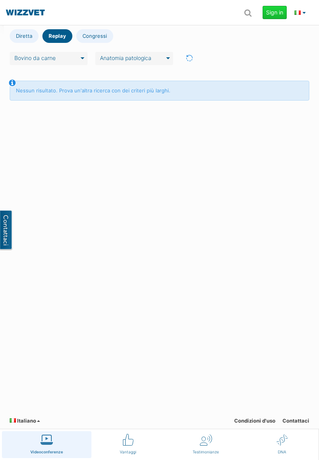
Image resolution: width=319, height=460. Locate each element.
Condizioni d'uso (254, 421)
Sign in (274, 12)
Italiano (26, 421)
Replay (57, 36)
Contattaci (295, 421)
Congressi (94, 36)
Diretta (24, 36)
